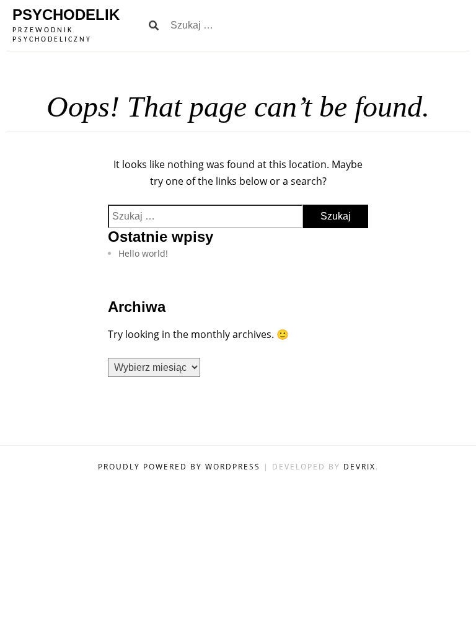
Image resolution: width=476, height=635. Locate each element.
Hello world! (143, 253)
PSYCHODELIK (66, 14)
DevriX (359, 466)
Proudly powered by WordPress (180, 466)
